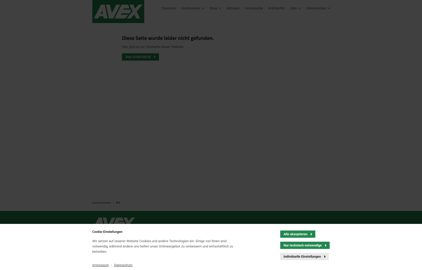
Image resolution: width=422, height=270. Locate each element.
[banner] (211, 135)
